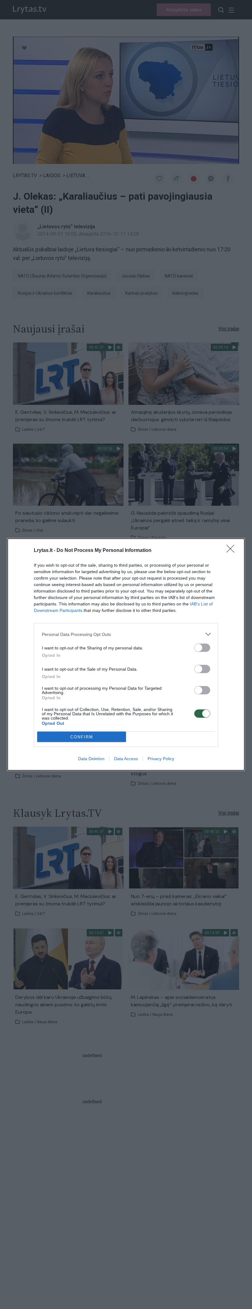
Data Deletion (91, 758)
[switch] (202, 648)
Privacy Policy (161, 758)
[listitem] (126, 634)
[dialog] (126, 654)
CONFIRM (81, 737)
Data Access (126, 758)
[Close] (232, 551)
